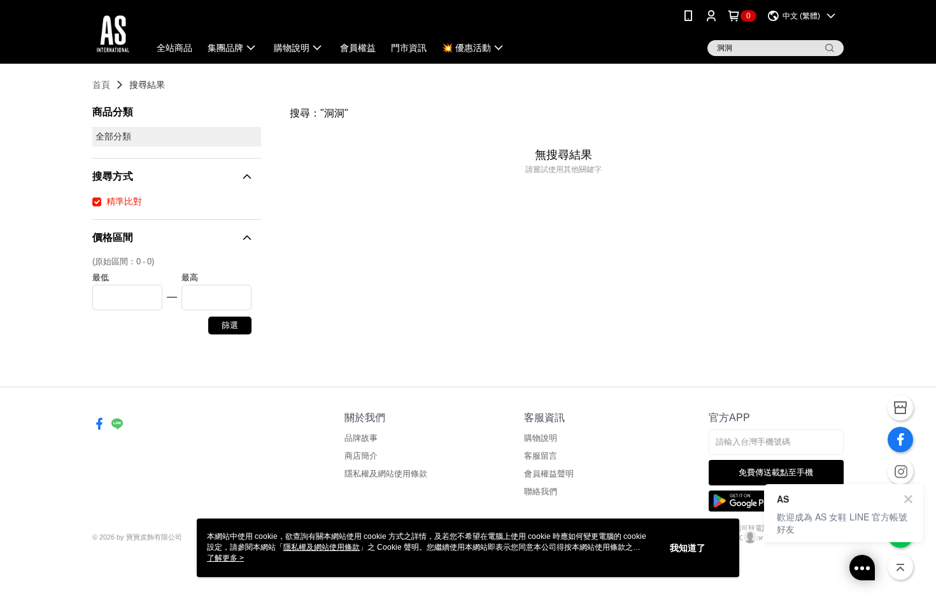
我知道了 (688, 548)
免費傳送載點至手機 (776, 472)
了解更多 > (225, 558)
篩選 (230, 325)
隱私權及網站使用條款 (385, 473)
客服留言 (540, 456)
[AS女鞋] (113, 33)
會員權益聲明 (549, 473)
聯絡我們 (540, 491)
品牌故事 (361, 438)
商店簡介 (361, 456)
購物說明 (540, 438)
